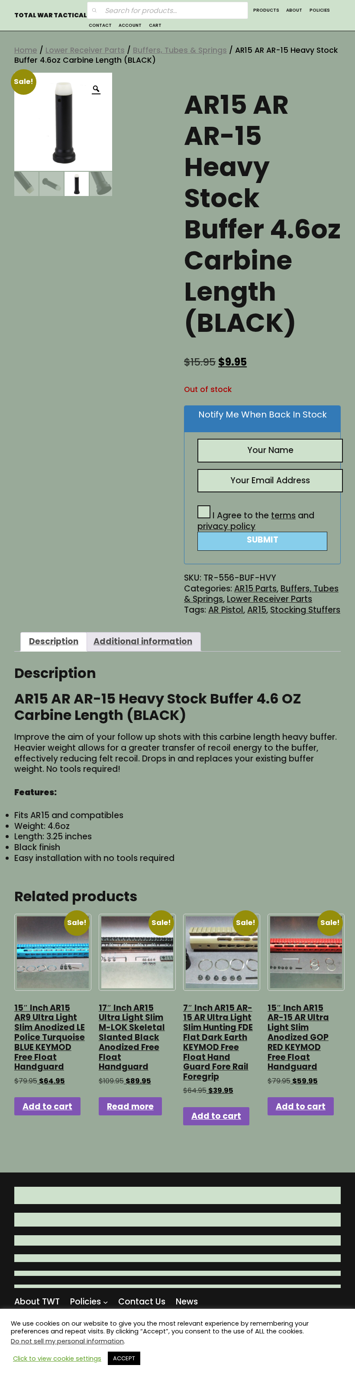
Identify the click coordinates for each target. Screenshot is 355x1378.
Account (130, 25)
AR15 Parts (255, 588)
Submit (262, 540)
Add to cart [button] (47, 1106)
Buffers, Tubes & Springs (180, 50)
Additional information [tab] (143, 641)
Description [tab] (53, 641)
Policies (320, 10)
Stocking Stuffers (305, 610)
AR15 (256, 610)
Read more (130, 1106)
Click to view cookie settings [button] (57, 1358)
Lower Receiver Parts (85, 50)
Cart (155, 25)
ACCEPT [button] (124, 1358)
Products (266, 10)
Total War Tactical (50, 16)
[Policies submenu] (105, 1301)
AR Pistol (225, 610)
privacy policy (226, 526)
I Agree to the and (255, 521)
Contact (100, 25)
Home (25, 50)
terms (283, 515)
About (294, 10)
